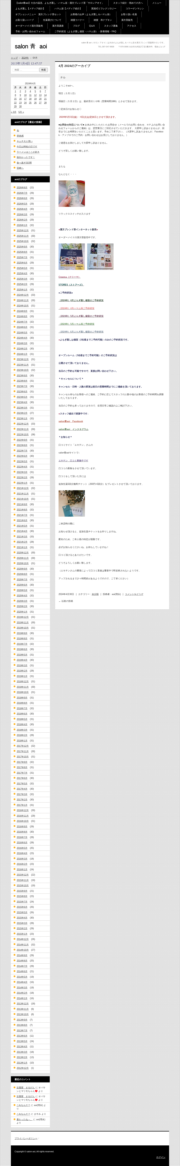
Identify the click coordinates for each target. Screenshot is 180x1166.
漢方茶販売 (127, 20)
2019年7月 (22, 644)
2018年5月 (22, 719)
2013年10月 (23, 1014)
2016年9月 (22, 826)
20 (40, 99)
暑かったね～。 (25, 1119)
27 (40, 102)
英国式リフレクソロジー (103, 8)
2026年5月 (22, 203)
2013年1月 (22, 1062)
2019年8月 (22, 638)
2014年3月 (22, 987)
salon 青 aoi (25, 52)
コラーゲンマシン (135, 8)
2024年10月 (23, 305)
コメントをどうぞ (134, 594)
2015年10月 (23, 885)
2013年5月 (22, 1041)
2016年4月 (22, 853)
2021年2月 (22, 542)
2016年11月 (23, 815)
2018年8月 (22, 703)
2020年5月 (22, 590)
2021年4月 (22, 531)
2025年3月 (22, 279)
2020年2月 (22, 606)
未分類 (95, 594)
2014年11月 (23, 944)
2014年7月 (22, 966)
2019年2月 (22, 670)
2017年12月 (23, 746)
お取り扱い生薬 (129, 14)
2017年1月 (22, 805)
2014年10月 (23, 950)
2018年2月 (22, 735)
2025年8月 (22, 252)
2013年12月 (23, 1003)
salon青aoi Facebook (71, 421)
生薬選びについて (52, 20)
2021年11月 (23, 493)
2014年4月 (22, 982)
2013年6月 (22, 1036)
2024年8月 (22, 316)
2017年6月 (22, 778)
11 (30, 95)
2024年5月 (22, 332)
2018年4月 (22, 724)
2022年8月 (22, 445)
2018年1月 (22, 740)
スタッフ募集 (111, 25)
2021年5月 (22, 526)
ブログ (76, 25)
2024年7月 (22, 322)
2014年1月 (22, 998)
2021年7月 (22, 515)
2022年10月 (23, 434)
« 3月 (13, 112)
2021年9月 (22, 504)
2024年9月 (22, 311)
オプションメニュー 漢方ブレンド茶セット (38, 14)
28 (45, 102)
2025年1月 (22, 289)
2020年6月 (22, 585)
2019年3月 (22, 665)
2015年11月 (23, 880)
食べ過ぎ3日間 (24, 162)
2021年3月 (22, 536)
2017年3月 (22, 794)
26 (35, 102)
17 (25, 99)
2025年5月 (22, 268)
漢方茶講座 (58, 25)
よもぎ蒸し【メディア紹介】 (30, 8)
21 (45, 99)
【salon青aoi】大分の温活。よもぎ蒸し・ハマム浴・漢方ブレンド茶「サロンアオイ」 (59, 3)
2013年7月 (22, 1030)
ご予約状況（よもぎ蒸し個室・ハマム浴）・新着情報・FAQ (85, 31)
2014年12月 (23, 939)
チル (63, 77)
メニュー (156, 3)
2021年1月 (22, 547)
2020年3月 (22, 601)
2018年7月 (22, 708)
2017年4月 (22, 789)
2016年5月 (22, 848)
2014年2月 (22, 993)
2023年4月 (22, 402)
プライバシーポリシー (26, 1138)
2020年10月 (23, 563)
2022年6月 (22, 456)
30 (20, 106)
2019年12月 (23, 617)
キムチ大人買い (25, 141)
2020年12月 (23, 552)
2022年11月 (23, 429)
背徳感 (20, 135)
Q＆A (92, 25)
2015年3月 (22, 923)
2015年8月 (22, 896)
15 (15, 99)
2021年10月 (23, 499)
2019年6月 (22, 649)
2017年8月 (22, 767)
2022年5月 (22, 461)
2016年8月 (22, 831)
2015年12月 (23, 874)
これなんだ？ (23, 1105)
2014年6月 (22, 971)
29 (15, 106)
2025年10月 (23, 241)
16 (20, 99)
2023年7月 (22, 386)
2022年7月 (22, 450)
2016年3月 (22, 858)
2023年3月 (22, 407)
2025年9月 (22, 246)
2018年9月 (22, 697)
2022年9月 (22, 440)
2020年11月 (23, 558)
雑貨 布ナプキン (103, 20)
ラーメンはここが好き (28, 152)
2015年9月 (22, 891)
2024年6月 (22, 327)
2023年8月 (22, 381)
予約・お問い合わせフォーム (30, 31)
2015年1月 (22, 934)
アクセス (131, 25)
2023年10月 (23, 370)
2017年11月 (23, 751)
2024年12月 (23, 295)
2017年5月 (22, 783)
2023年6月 (22, 391)
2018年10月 (23, 692)
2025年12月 (23, 230)
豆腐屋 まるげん (26, 1087)
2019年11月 (23, 622)
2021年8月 (22, 509)
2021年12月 (23, 488)
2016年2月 (22, 864)
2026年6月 (22, 198)
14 (45, 95)
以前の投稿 (66, 601)
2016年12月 (23, 810)
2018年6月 (22, 713)
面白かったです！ (26, 157)
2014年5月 (22, 977)
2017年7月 (22, 773)
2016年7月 (22, 837)
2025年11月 (23, 236)
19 (35, 99)
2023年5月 (22, 397)
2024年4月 (22, 338)
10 (25, 95)
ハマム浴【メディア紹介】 (68, 8)
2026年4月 (22, 209)
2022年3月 (22, 472)
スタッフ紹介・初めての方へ (128, 3)
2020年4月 (22, 595)
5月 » (21, 112)
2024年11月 (23, 300)
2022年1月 (22, 483)
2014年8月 (22, 960)
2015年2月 (22, 928)
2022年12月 (23, 423)
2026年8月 (22, 187)
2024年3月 (22, 343)
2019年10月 (23, 627)
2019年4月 (22, 660)
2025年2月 (22, 284)
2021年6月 (22, 520)
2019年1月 (22, 676)
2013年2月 (22, 1057)
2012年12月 (23, 1068)
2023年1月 (22, 418)
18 (30, 99)
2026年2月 (22, 219)
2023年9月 (22, 375)
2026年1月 (22, 225)
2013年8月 (22, 1025)
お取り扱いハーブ (24, 20)
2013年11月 (23, 1009)
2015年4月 (22, 917)
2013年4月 (22, 1046)
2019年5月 (22, 654)
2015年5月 (22, 912)
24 (25, 102)
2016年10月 (23, 821)
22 (15, 102)
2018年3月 (22, 730)
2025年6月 (22, 262)
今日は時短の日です (27, 146)
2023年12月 (23, 359)
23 (20, 102)
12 (35, 95)
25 (30, 102)
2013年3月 (22, 1052)
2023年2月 (22, 413)
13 (40, 95)
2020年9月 (22, 569)
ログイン (160, 1157)
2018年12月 (23, 681)
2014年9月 (22, 955)
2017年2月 (22, 799)
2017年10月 (23, 756)
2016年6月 (22, 842)
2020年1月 (22, 611)
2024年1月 (22, 354)
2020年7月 (22, 579)
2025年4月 (22, 273)
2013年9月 (22, 1019)
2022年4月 (22, 466)
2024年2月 (22, 348)
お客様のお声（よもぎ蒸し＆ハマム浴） (91, 14)
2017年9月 (22, 762)
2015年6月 (22, 907)
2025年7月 (22, 257)
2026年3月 (22, 214)
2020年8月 (22, 574)
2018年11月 (23, 687)
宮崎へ (20, 168)
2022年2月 (22, 477)
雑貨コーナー (77, 20)
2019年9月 (22, 633)
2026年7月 (22, 193)
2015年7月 (22, 901)
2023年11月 (23, 364)
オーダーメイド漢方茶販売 (29, 25)
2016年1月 (22, 869)
